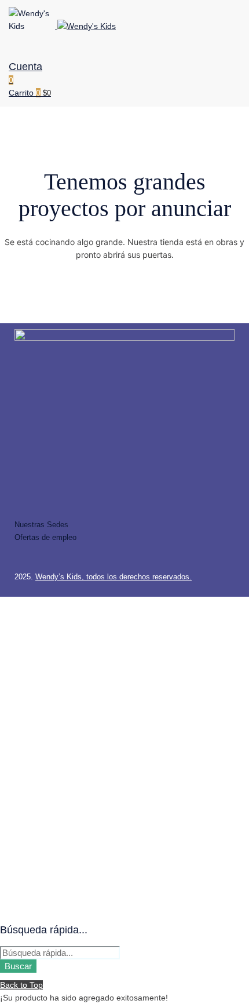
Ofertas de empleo (45, 537)
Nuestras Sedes (41, 524)
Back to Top (21, 985)
